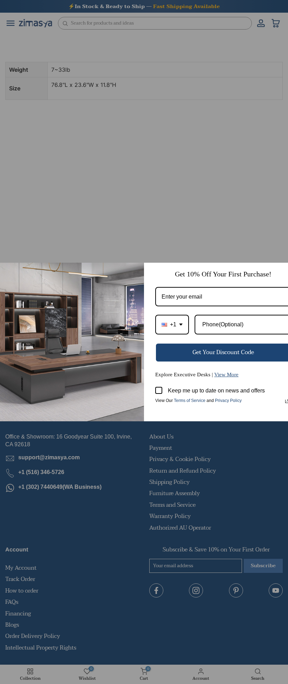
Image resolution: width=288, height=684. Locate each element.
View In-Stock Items (191, 614)
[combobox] (172, 324)
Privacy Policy (228, 400)
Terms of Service (189, 400)
